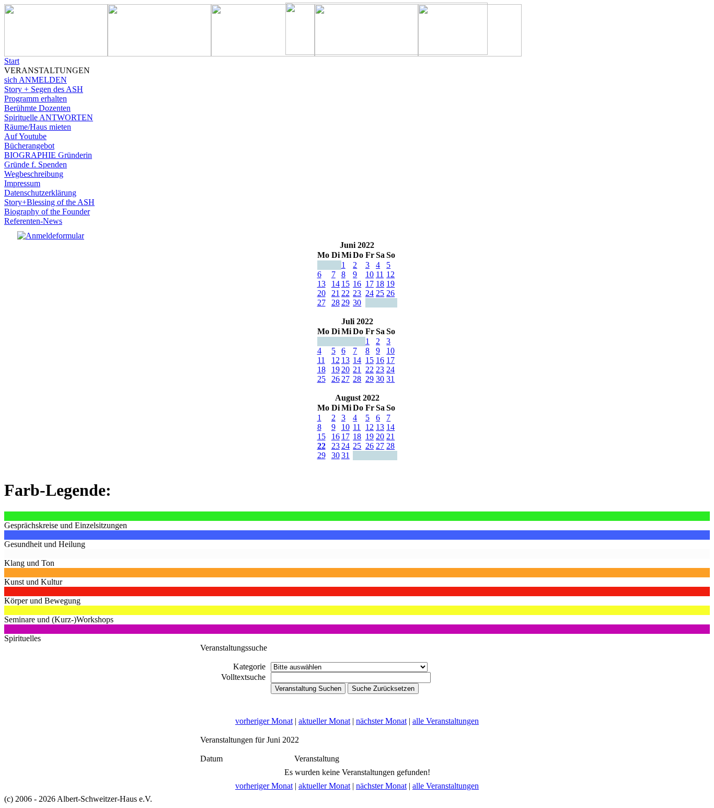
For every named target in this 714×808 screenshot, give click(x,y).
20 (321, 293)
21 (335, 293)
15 (345, 283)
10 (369, 274)
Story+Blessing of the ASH (49, 202)
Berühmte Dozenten (37, 108)
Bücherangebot (29, 145)
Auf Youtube (25, 136)
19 (390, 283)
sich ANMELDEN (35, 79)
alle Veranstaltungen (445, 720)
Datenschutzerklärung (40, 192)
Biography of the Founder (47, 211)
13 (321, 283)
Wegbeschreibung (33, 173)
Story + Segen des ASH (43, 89)
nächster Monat (381, 720)
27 (321, 302)
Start (11, 60)
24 (369, 293)
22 (345, 293)
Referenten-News (33, 221)
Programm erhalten (35, 98)
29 (345, 302)
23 (357, 293)
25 (380, 293)
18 (380, 283)
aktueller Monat (324, 720)
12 (390, 274)
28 (335, 302)
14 (335, 283)
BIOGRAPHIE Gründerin (48, 155)
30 (357, 302)
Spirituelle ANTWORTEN (48, 117)
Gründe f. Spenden (35, 164)
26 (390, 293)
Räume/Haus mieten (37, 126)
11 (380, 274)
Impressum (22, 183)
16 (357, 283)
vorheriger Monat (264, 720)
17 (369, 283)
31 (390, 378)
